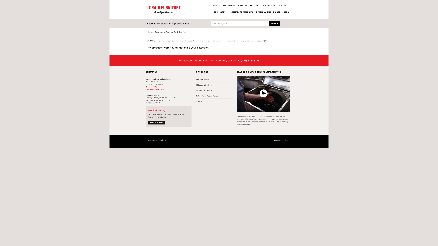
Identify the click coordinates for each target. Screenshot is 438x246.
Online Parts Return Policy (207, 96)
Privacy (199, 101)
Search (274, 23)
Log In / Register (268, 5)
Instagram (257, 6)
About (215, 5)
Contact (277, 140)
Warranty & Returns (204, 90)
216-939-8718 (151, 87)
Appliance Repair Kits (241, 12)
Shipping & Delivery (204, 85)
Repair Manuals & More (268, 12)
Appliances (219, 12)
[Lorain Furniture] (164, 9)
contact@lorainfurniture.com (157, 89)
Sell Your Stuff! (202, 80)
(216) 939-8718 (250, 60)
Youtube (251, 6)
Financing (242, 5)
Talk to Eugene (229, 5)
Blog (286, 12)
